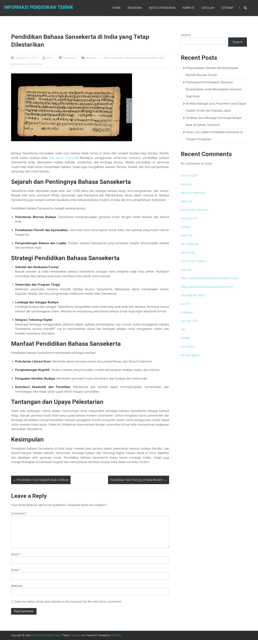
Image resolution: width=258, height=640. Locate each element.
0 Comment (69, 58)
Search (186, 35)
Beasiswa (135, 8)
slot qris (186, 184)
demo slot (188, 252)
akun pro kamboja (193, 192)
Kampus (188, 8)
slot (183, 329)
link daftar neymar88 (64, 158)
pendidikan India (154, 58)
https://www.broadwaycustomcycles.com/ (210, 278)
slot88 (185, 338)
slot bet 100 (189, 321)
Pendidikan (92, 58)
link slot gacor (190, 355)
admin (49, 58)
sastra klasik (17, 64)
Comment (19, 513)
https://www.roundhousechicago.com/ (207, 287)
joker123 (186, 201)
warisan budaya (34, 64)
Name (16, 554)
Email (15, 570)
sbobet (186, 227)
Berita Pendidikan (162, 8)
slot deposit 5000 (192, 295)
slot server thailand (194, 261)
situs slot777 (189, 218)
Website (16, 586)
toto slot (186, 270)
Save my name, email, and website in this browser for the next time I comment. (68, 601)
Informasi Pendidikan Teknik (38, 7)
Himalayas (76, 635)
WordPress (116, 635)
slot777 (186, 304)
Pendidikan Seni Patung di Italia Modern (138, 480)
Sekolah (207, 8)
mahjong (186, 312)
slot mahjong (189, 244)
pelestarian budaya (134, 58)
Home (116, 8)
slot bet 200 (189, 175)
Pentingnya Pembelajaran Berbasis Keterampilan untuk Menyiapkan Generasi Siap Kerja (213, 89)
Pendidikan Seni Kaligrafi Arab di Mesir (41, 480)
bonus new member (194, 210)
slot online (188, 346)
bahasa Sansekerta (113, 58)
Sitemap (227, 8)
